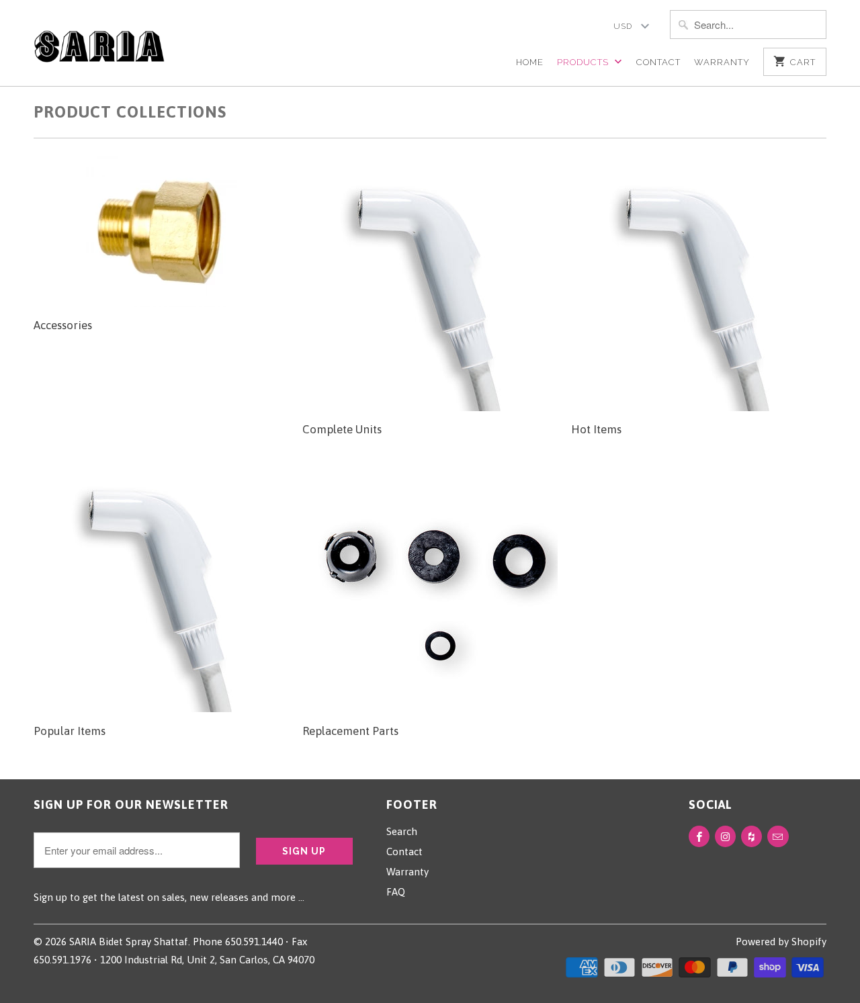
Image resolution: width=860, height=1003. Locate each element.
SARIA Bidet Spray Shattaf (128, 941)
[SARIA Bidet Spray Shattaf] (99, 39)
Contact (658, 62)
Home (530, 62)
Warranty (722, 62)
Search (401, 831)
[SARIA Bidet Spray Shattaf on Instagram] (725, 836)
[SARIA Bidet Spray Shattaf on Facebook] (699, 836)
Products (584, 62)
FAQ (395, 892)
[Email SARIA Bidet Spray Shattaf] (777, 836)
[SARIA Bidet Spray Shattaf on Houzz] (751, 836)
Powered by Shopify (781, 941)
